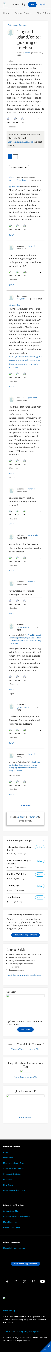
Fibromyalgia (13, 885)
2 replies (12, 478)
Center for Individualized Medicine (16, 1216)
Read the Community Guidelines (24, 974)
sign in (21, 816)
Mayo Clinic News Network (14, 1248)
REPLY (11, 235)
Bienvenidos (25, 1117)
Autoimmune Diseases (17, 25)
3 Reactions (11, 127)
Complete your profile (25, 1077)
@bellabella (33, 398)
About (5, 1152)
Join (32, 4)
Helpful (15, 122)
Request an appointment (25, 934)
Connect (15, 4)
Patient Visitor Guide (11, 1227)
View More (25, 805)
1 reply (11, 694)
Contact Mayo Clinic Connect (15, 1190)
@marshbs (14, 186)
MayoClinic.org (9, 1310)
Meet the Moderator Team (13, 1163)
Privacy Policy (22, 1331)
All (43, 840)
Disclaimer (7, 1179)
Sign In (42, 4)
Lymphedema (13, 897)
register (33, 816)
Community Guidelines (12, 1174)
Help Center (8, 1185)
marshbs (31, 53)
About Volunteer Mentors (13, 1168)
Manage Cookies (36, 1331)
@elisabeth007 (23, 627)
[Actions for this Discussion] (42, 119)
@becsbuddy (22, 180)
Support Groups (23, 13)
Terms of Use (8, 1331)
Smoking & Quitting (16, 874)
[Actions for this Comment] (40, 226)
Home (6, 13)
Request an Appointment (25, 1263)
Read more (25, 1029)
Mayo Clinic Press (10, 1222)
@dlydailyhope (23, 299)
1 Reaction (13, 279)
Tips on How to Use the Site (25, 1049)
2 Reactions (13, 684)
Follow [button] (39, 847)
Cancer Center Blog (11, 1211)
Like (8, 122)
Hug (22, 122)
